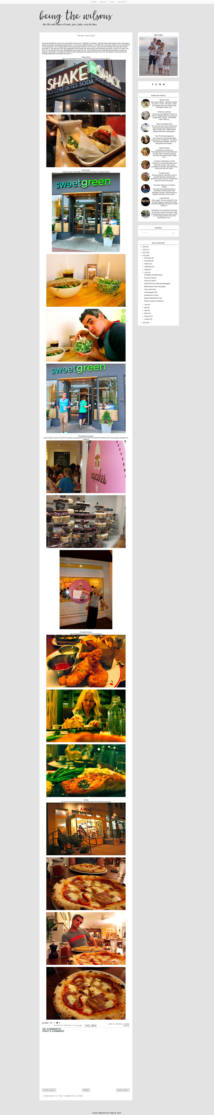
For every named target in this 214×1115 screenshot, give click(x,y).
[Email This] (86, 1025)
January (147, 319)
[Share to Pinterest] (95, 1025)
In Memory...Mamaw (164, 112)
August (146, 269)
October (147, 264)
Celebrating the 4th (150, 292)
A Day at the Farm (150, 289)
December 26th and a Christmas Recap (164, 186)
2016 (145, 247)
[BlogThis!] (88, 1025)
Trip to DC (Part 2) (150, 278)
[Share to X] (90, 1025)
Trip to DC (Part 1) (150, 281)
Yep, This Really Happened (164, 136)
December (148, 258)
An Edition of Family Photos (153, 275)
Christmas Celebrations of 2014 (164, 161)
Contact (122, 2)
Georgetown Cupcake (86, 436)
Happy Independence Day (153, 298)
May (146, 307)
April (146, 310)
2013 (145, 255)
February (147, 316)
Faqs (112, 2)
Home (94, 2)
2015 (145, 250)
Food (126, 1024)
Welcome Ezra (164, 100)
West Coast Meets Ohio (164, 124)
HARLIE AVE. (115, 1113)
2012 (145, 323)
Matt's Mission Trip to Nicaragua (155, 286)
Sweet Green (85, 170)
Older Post (123, 1090)
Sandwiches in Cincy (151, 295)
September (148, 267)
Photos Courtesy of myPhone (154, 301)
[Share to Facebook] (93, 1025)
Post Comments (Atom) (71, 1096)
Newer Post (49, 1090)
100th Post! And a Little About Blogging (157, 283)
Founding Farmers (86, 632)
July (145, 272)
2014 (145, 252)
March (146, 313)
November (148, 261)
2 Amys (86, 800)
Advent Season (164, 148)
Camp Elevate (164, 198)
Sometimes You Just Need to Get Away (164, 210)
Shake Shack (85, 57)
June (146, 304)
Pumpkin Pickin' (164, 173)
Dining (119, 1024)
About (103, 2)
